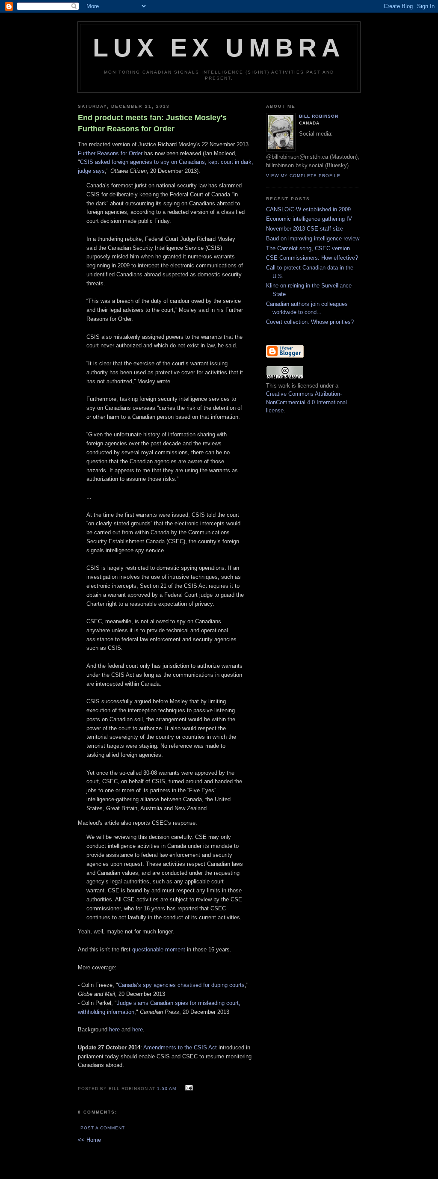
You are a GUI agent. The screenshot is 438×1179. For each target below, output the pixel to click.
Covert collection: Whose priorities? (310, 322)
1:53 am (166, 1088)
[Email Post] (188, 1088)
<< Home (89, 1140)
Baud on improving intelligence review (312, 238)
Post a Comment (102, 1128)
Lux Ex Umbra (219, 48)
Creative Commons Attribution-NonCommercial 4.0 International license (306, 402)
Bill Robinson (318, 116)
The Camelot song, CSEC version (308, 248)
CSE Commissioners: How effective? (312, 258)
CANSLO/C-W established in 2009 (308, 209)
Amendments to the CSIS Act (180, 1047)
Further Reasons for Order (110, 153)
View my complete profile (303, 175)
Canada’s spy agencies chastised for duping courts (181, 985)
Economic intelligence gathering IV (309, 219)
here (114, 1029)
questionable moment (158, 949)
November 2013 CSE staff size (304, 228)
